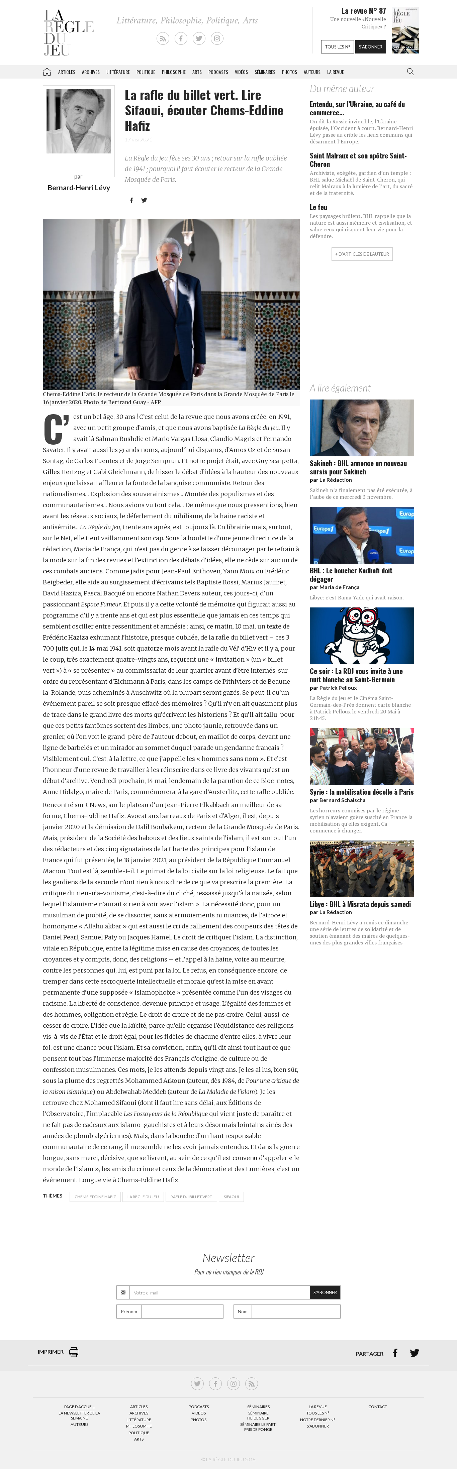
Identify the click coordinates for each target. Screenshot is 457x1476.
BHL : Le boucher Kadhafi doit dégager (351, 574)
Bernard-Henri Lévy (79, 187)
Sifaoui (231, 1196)
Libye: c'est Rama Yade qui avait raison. (357, 597)
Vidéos (241, 71)
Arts (197, 71)
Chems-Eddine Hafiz (95, 1196)
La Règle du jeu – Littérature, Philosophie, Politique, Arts (47, 70)
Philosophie (174, 71)
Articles (66, 71)
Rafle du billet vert (191, 1196)
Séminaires (265, 71)
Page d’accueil (79, 1406)
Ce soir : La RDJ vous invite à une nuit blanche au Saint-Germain (356, 675)
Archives (91, 71)
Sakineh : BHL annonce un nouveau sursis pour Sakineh (358, 467)
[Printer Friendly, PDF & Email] (74, 1355)
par (331, 479)
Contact (377, 1406)
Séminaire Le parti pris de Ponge (258, 1427)
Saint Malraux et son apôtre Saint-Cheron (358, 159)
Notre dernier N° (318, 1419)
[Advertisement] (362, 329)
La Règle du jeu (143, 1196)
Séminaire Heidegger (258, 1415)
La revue (335, 71)
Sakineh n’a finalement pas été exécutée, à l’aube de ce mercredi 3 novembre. (361, 493)
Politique (145, 71)
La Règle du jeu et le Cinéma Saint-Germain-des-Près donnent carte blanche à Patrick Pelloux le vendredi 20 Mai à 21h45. (360, 708)
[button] (409, 72)
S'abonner (370, 46)
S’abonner (318, 1426)
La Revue (318, 1406)
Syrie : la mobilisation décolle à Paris (362, 791)
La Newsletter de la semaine (79, 1415)
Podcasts (218, 71)
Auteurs (312, 71)
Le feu (318, 207)
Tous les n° (337, 46)
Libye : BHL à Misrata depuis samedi (360, 904)
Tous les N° (318, 1412)
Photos (289, 71)
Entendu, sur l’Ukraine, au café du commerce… (357, 108)
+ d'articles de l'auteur (362, 254)
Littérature (118, 71)
